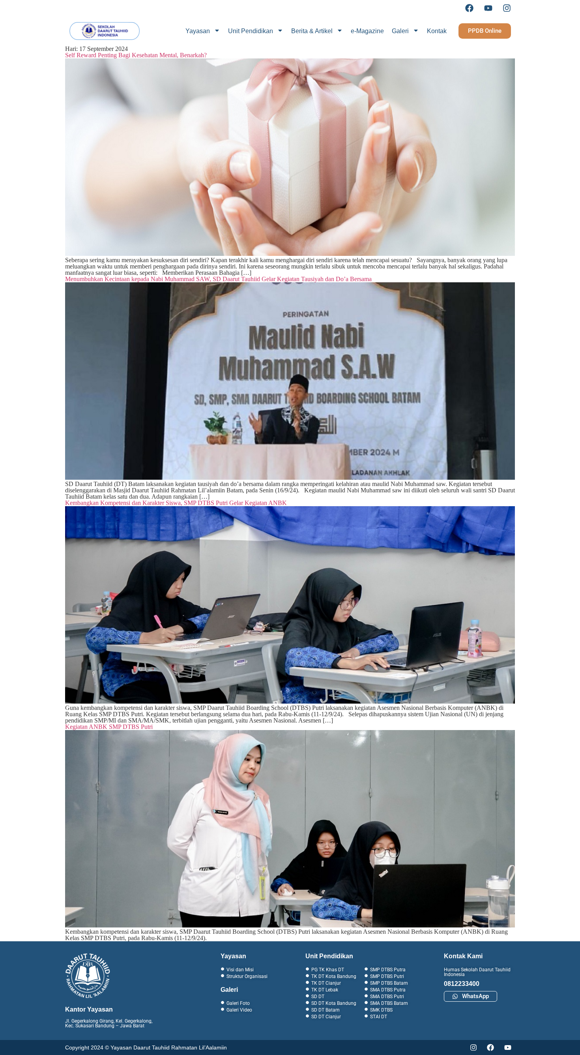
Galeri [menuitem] (400, 31)
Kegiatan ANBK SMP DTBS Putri (109, 726)
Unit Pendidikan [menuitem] (250, 31)
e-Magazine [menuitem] (367, 31)
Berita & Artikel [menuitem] (312, 31)
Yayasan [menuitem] (197, 31)
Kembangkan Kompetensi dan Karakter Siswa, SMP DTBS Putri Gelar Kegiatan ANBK (176, 502)
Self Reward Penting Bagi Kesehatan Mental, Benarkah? (136, 55)
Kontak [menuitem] (437, 31)
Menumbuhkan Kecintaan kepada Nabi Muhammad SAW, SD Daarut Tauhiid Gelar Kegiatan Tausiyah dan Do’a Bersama (218, 279)
